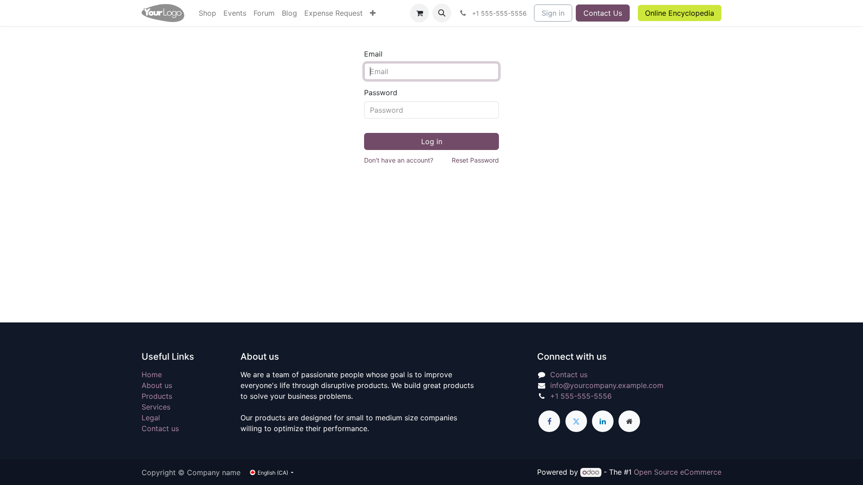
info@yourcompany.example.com (606, 385)
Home (152, 374)
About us (157, 385)
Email (373, 53)
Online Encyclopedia (679, 13)
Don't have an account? (398, 160)
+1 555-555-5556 (581, 396)
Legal (151, 417)
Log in (431, 141)
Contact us (160, 428)
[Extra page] (629, 421)
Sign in (553, 13)
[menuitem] (207, 13)
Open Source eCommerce (677, 471)
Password (380, 92)
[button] (441, 13)
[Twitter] (576, 421)
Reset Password (475, 160)
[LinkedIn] (603, 421)
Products (157, 396)
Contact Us (602, 13)
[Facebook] (549, 421)
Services (156, 406)
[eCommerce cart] (419, 13)
